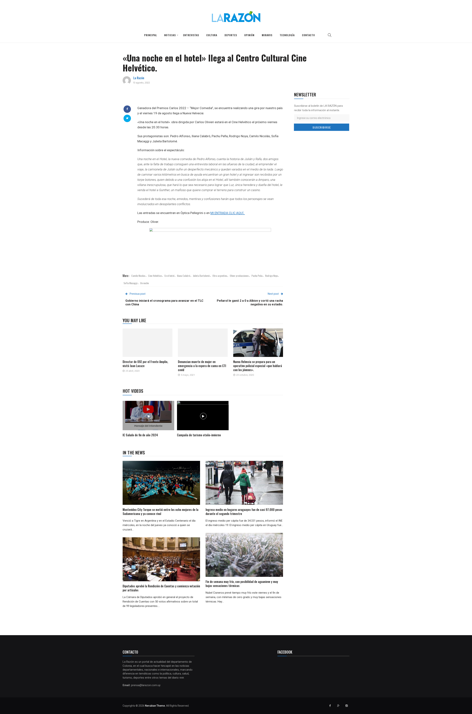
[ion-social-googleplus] (338, 705)
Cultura (211, 35)
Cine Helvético (155, 276)
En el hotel (169, 276)
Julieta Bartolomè (201, 276)
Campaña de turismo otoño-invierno (199, 435)
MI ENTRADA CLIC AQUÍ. (227, 213)
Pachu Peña (256, 276)
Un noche (144, 283)
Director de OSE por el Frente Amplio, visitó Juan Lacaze (145, 363)
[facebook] (127, 109)
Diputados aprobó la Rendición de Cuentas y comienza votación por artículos (161, 588)
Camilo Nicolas (138, 276)
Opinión (249, 35)
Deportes (231, 35)
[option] (148, 419)
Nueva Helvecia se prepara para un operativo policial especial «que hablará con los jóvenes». (257, 365)
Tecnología (287, 35)
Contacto (308, 35)
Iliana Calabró (183, 276)
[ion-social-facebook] (330, 705)
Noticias (170, 35)
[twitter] (127, 118)
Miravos (267, 35)
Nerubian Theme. (155, 705)
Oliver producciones (239, 276)
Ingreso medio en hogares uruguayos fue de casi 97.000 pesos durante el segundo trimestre (244, 511)
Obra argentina (219, 276)
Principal (150, 35)
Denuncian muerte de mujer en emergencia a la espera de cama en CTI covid (202, 365)
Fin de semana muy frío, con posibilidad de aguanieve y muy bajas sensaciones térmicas (242, 583)
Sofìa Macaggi (130, 283)
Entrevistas (191, 35)
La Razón (138, 78)
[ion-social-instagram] (346, 705)
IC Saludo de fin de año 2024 (140, 435)
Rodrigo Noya (271, 276)
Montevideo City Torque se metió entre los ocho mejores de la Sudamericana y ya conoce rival (160, 511)
